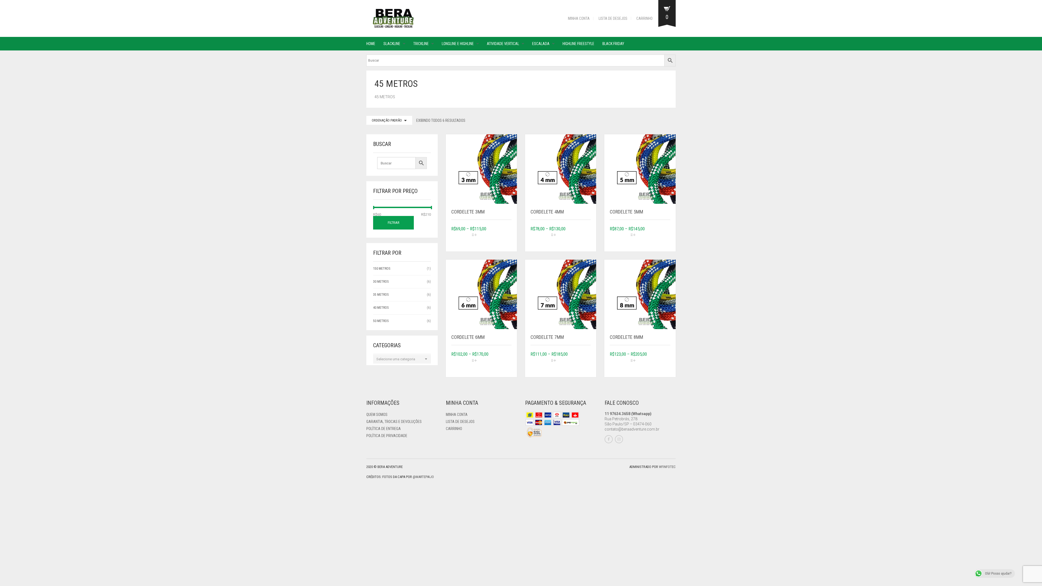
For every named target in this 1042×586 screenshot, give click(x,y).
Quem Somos (376, 414)
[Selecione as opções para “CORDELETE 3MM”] (491, 239)
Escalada (540, 44)
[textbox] (402, 359)
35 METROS (381, 295)
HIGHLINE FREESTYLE (578, 44)
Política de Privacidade (386, 436)
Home (370, 44)
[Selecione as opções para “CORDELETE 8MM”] (650, 365)
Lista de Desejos (613, 18)
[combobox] (402, 359)
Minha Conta (579, 18)
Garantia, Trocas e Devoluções (394, 421)
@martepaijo (423, 477)
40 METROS (381, 308)
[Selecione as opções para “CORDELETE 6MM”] (491, 365)
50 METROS (381, 321)
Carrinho (644, 18)
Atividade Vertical (503, 44)
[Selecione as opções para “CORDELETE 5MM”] (650, 239)
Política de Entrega (383, 428)
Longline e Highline (458, 44)
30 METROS (381, 282)
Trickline (421, 44)
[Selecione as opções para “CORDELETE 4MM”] (570, 239)
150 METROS (381, 268)
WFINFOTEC (667, 467)
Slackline (391, 44)
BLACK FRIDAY (613, 44)
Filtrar (393, 223)
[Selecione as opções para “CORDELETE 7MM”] (570, 365)
